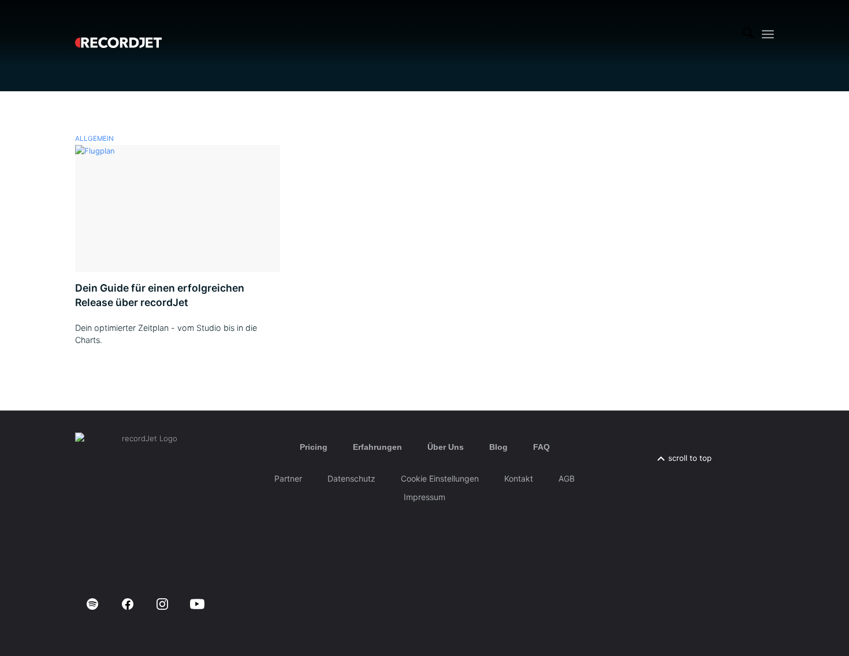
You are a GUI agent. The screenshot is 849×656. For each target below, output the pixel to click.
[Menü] (768, 34)
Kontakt (518, 478)
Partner (288, 478)
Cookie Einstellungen (440, 478)
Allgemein (94, 139)
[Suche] (748, 34)
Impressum (424, 497)
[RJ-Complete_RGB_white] (118, 34)
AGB (566, 478)
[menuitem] (748, 34)
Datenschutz (351, 478)
